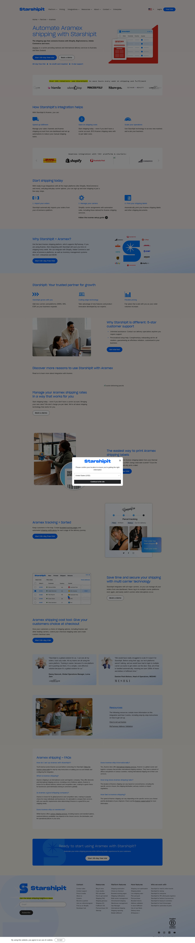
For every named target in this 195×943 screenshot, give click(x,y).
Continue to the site (98, 482)
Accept (59, 940)
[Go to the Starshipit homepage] (97, 461)
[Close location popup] (120, 460)
